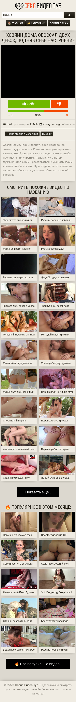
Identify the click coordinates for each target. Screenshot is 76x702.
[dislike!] (59, 104)
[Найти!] (69, 15)
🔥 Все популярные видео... (38, 663)
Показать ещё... (38, 491)
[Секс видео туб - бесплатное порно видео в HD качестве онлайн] (38, 5)
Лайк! (30, 104)
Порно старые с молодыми (22, 134)
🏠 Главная (15, 23)
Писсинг (46, 134)
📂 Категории (36, 23)
